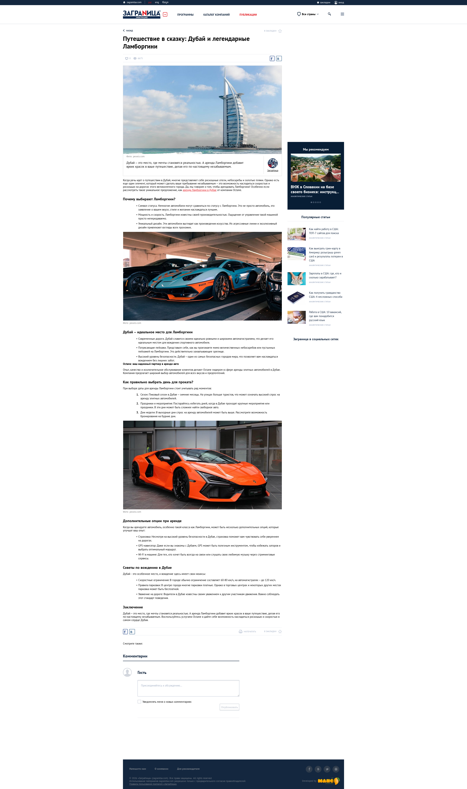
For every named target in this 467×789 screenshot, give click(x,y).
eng (157, 2)
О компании (161, 768)
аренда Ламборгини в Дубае (200, 190)
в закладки (270, 30)
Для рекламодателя (188, 768)
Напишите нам (137, 768)
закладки (325, 2)
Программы (185, 14)
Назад (129, 30)
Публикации (248, 14)
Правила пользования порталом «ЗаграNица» (153, 784)
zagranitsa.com (134, 2)
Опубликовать (229, 707)
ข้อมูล (165, 2)
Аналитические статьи (301, 196)
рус (150, 2)
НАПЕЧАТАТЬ (250, 631)
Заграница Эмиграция (142, 14)
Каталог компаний (216, 14)
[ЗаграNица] (272, 163)
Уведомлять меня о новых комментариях (167, 701)
